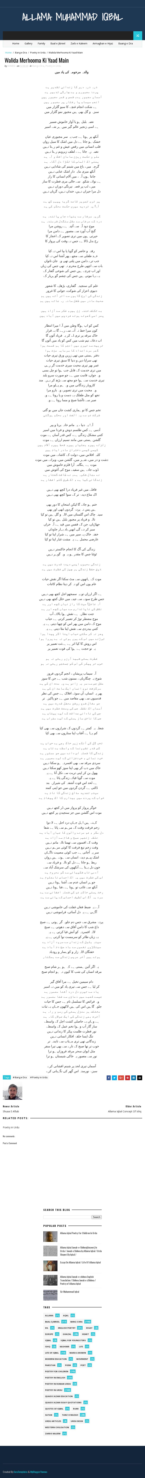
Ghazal (67, 1334)
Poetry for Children (56, 1371)
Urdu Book (77, 1421)
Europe (49, 1334)
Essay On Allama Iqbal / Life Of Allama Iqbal (80, 1262)
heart (85, 1334)
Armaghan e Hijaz (103, 43)
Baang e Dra (125, 43)
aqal (66, 1315)
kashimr (64, 1346)
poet (83, 1365)
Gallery (28, 43)
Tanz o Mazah (70, 1415)
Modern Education (56, 1359)
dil (46, 1328)
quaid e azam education (59, 1396)
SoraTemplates (21, 1472)
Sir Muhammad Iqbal (69, 1291)
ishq (47, 1346)
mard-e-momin (77, 1352)
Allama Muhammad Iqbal (72, 17)
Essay (89, 1328)
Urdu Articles (53, 1421)
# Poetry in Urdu (39, 1077)
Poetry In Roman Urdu (58, 1383)
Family (41, 43)
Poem (68, 1365)
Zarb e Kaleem (79, 43)
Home (15, 43)
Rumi (76, 1408)
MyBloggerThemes (38, 1472)
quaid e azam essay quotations (63, 1402)
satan (48, 1415)
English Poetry (66, 1328)
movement (82, 1359)
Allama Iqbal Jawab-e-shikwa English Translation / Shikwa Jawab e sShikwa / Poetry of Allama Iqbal (78, 1280)
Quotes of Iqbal (54, 1408)
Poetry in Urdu (38, 52)
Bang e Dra (21, 52)
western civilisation (57, 1427)
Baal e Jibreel (57, 43)
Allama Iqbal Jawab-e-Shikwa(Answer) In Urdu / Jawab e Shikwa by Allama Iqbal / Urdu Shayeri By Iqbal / (81, 1250)
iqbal (48, 1340)
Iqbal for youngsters (73, 1340)
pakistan (50, 1365)
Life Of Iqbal (52, 1352)
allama (49, 1315)
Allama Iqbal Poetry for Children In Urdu (78, 1233)
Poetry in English (55, 1377)
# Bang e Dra (20, 1077)
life (81, 1346)
